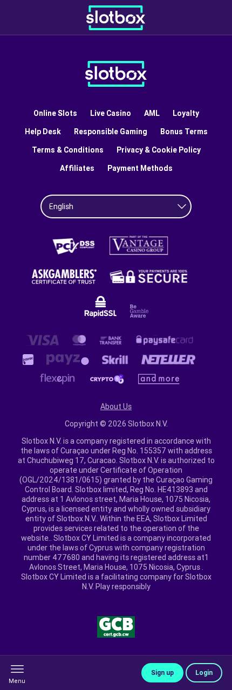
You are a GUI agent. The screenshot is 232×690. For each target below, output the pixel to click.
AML (152, 113)
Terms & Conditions (68, 150)
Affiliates (77, 168)
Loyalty (186, 113)
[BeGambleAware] (139, 311)
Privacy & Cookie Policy (159, 150)
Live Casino (110, 113)
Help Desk (43, 131)
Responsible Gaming (110, 131)
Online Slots (55, 113)
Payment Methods (140, 168)
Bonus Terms (184, 131)
